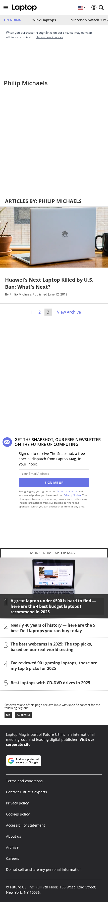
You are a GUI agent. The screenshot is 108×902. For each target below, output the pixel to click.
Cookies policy (18, 814)
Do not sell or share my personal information (44, 869)
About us (13, 836)
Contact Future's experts (26, 792)
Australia (23, 715)
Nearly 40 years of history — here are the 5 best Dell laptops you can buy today (53, 627)
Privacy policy (17, 803)
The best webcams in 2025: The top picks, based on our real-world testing (51, 646)
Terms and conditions (24, 781)
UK (8, 715)
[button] (6, 7)
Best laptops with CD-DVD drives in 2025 (50, 682)
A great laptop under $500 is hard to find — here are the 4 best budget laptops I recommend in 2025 (53, 606)
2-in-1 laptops (44, 20)
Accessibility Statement (25, 825)
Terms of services (67, 491)
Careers (12, 858)
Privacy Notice (72, 495)
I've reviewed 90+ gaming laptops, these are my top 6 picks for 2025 (54, 665)
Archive (12, 847)
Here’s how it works (49, 37)
